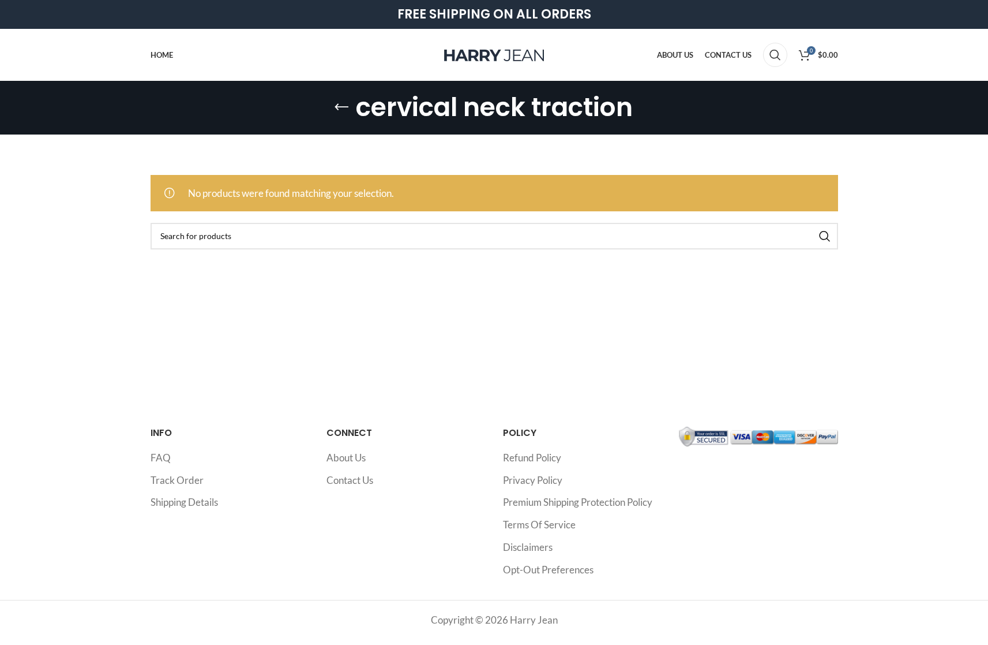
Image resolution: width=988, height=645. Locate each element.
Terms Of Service (539, 525)
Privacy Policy (532, 480)
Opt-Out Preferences (548, 570)
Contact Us (349, 480)
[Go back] (341, 107)
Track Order (177, 480)
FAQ (161, 458)
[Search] (775, 54)
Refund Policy (532, 458)
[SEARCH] (825, 236)
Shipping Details (184, 502)
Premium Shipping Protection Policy (577, 502)
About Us (346, 458)
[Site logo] (494, 53)
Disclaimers (528, 547)
